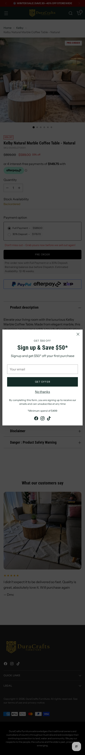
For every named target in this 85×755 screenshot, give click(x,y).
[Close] (78, 334)
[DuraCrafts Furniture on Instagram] (42, 419)
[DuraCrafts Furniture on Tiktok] (48, 419)
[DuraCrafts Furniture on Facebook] (36, 419)
